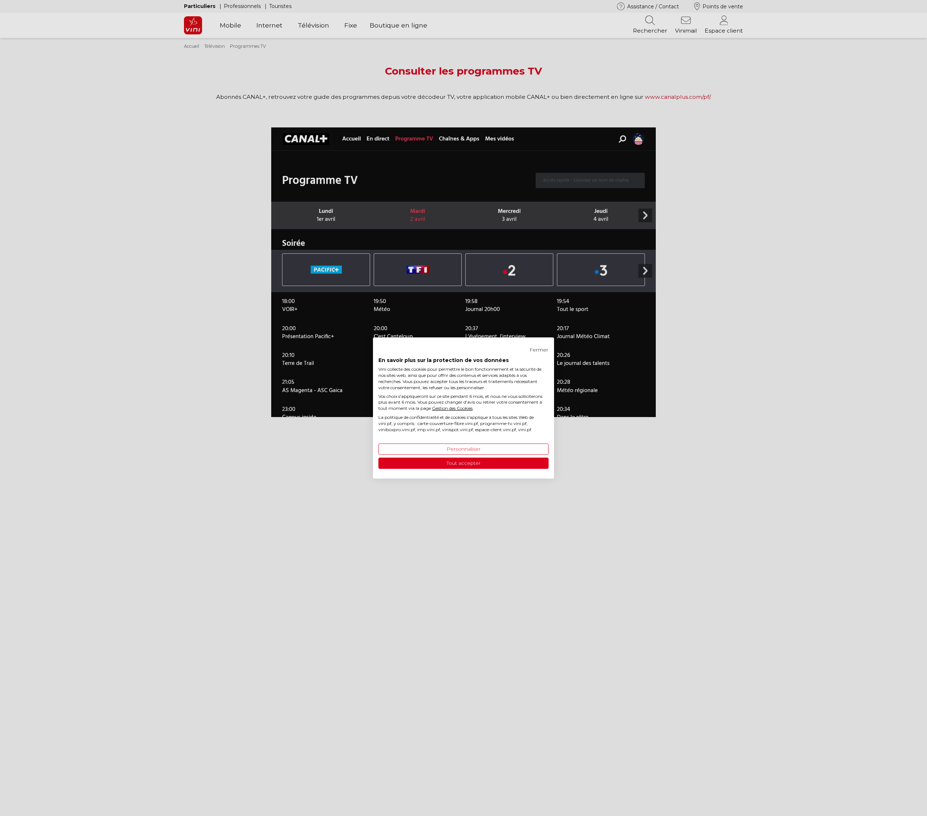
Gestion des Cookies (452, 408)
